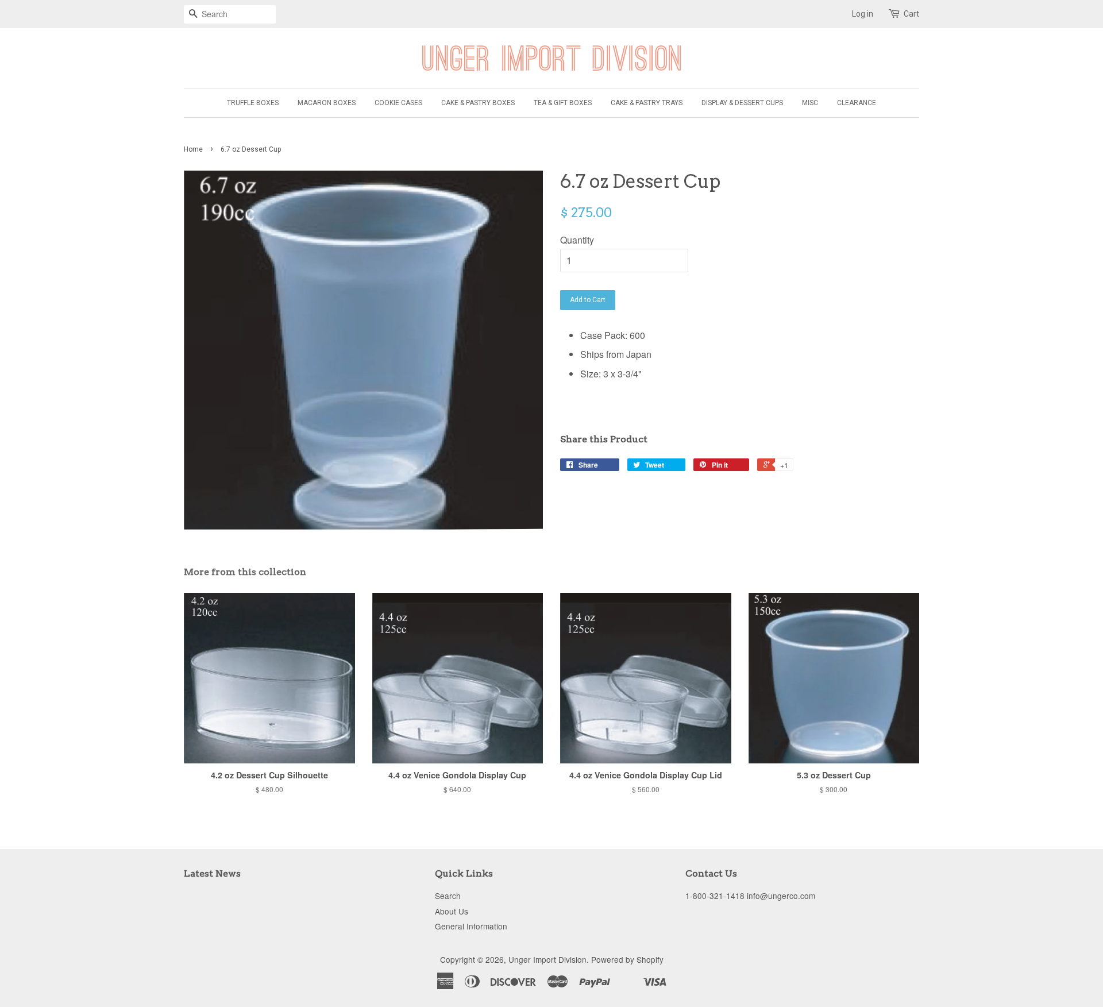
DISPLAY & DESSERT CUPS (742, 103)
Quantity (577, 239)
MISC (810, 103)
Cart (911, 13)
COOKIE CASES (398, 103)
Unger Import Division (547, 959)
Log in (862, 13)
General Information (471, 926)
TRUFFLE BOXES (253, 103)
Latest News (212, 873)
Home (193, 149)
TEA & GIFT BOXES (563, 103)
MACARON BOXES (327, 103)
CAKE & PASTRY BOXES (478, 103)
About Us (451, 911)
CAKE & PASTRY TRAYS (646, 103)
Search (448, 895)
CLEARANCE (856, 103)
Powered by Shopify (627, 959)
